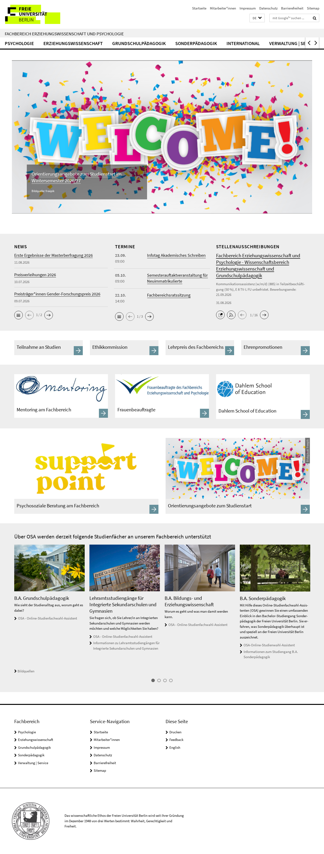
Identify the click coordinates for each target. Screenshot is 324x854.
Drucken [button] (175, 732)
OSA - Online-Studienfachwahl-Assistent (47, 618)
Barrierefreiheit (292, 8)
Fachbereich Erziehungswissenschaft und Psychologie (64, 34)
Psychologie (19, 43)
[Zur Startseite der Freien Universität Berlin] (39, 14)
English (174, 747)
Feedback (176, 739)
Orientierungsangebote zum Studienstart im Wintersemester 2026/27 (76, 177)
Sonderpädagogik (196, 43)
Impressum (248, 8)
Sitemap (313, 8)
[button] (257, 18)
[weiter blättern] (312, 609)
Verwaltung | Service (293, 43)
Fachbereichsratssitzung (168, 295)
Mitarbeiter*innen (223, 8)
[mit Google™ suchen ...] (314, 18)
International (243, 43)
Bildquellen (26, 671)
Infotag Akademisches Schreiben (176, 255)
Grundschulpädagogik (139, 43)
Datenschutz (268, 8)
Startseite (199, 8)
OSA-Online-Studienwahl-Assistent (269, 645)
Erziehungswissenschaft (73, 43)
